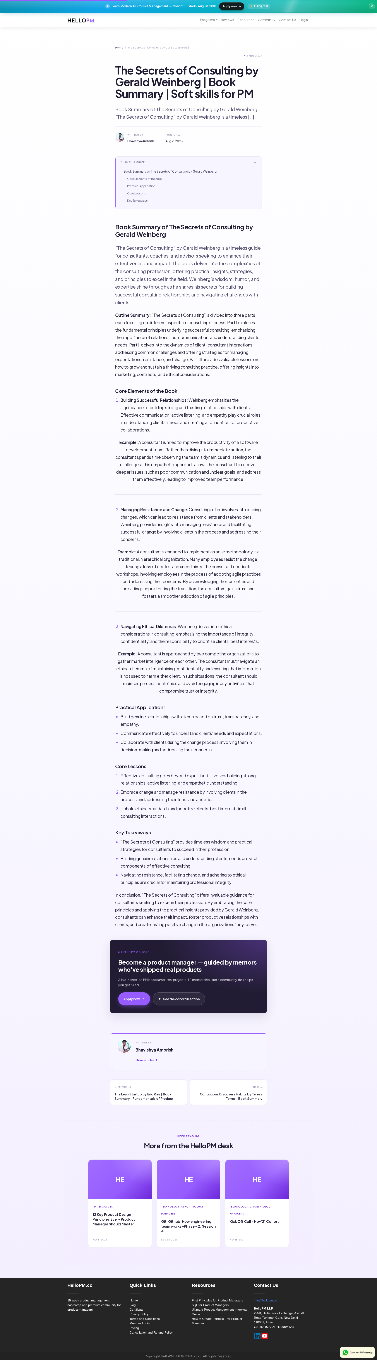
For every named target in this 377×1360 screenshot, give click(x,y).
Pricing (134, 1328)
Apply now (230, 6)
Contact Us (287, 20)
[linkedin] (257, 1336)
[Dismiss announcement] (372, 6)
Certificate (137, 1309)
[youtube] (264, 1336)
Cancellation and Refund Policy (151, 1332)
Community (266, 20)
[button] (188, 162)
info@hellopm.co (265, 1300)
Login (304, 20)
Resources (246, 20)
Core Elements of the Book (145, 178)
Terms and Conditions (145, 1318)
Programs (207, 20)
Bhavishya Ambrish (140, 141)
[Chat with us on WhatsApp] (357, 1352)
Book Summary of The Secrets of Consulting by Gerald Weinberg (170, 171)
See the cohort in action (181, 999)
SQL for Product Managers (210, 1305)
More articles (144, 1060)
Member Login (140, 1323)
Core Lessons (136, 193)
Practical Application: (141, 186)
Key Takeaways (137, 200)
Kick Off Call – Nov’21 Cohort (254, 1221)
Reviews (227, 20)
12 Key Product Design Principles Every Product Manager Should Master (114, 1219)
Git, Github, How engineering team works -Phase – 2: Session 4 (188, 1226)
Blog (133, 1305)
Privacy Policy (139, 1314)
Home (119, 47)
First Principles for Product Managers (217, 1300)
